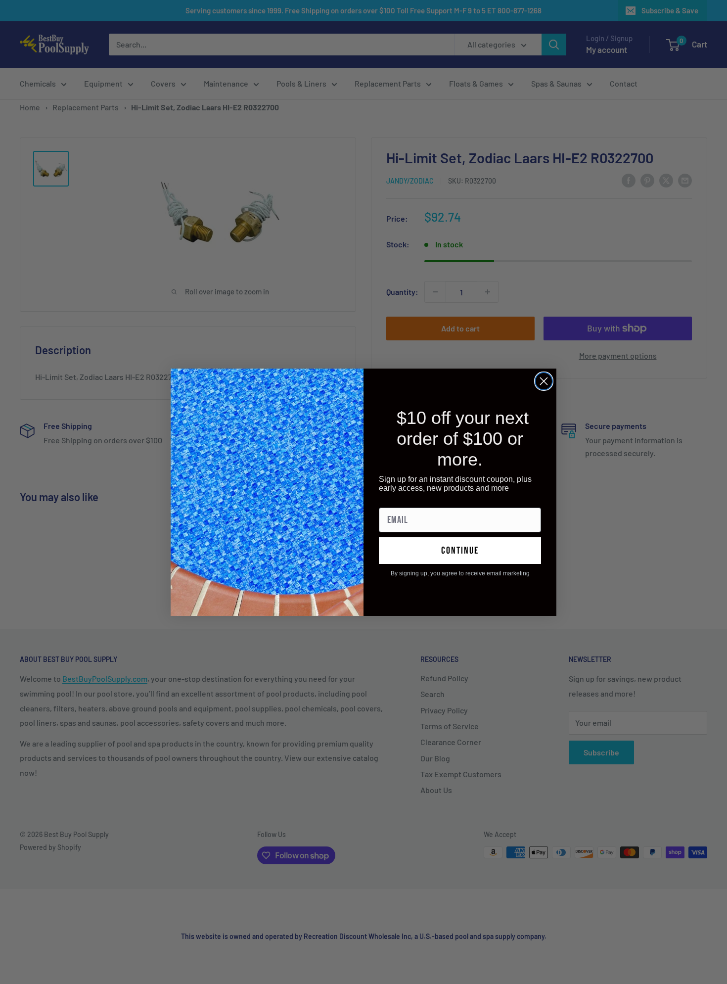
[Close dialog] (543, 381)
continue (460, 551)
